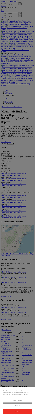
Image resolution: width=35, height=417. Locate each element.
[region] (17, 402)
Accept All (17, 411)
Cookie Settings (17, 400)
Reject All (17, 405)
